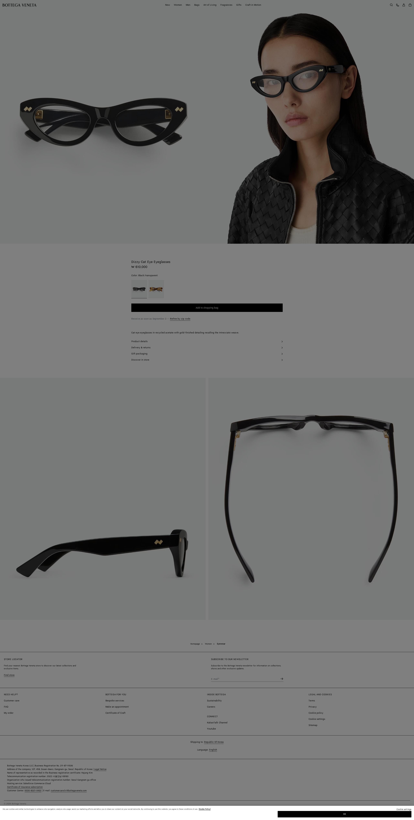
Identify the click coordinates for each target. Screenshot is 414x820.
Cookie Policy (204, 809)
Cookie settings (404, 809)
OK (344, 814)
